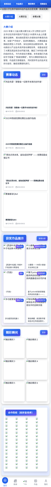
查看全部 (42, 238)
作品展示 (19, 4)
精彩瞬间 (31, 4)
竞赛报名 (43, 4)
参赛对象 (37, 16)
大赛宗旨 (23, 16)
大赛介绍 (9, 16)
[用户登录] (25, 482)
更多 (44, 75)
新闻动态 (7, 4)
